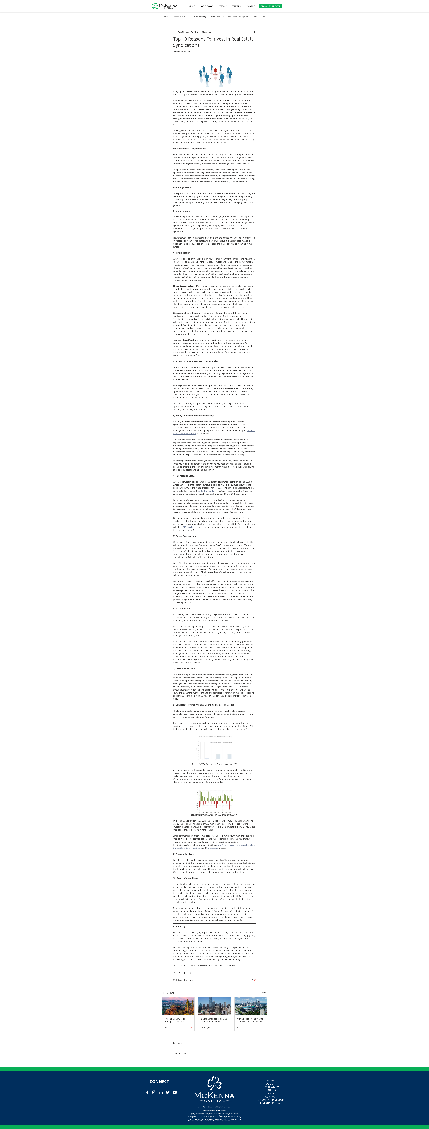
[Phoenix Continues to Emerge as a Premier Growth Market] (178, 1006)
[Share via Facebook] (174, 973)
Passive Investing (199, 17)
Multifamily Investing (180, 17)
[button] (237, 6)
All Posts (165, 17)
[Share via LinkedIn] (185, 973)
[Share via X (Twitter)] (180, 973)
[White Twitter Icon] (167, 1092)
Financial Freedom (217, 17)
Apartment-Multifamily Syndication (204, 965)
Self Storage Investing (227, 965)
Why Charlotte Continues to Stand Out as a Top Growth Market (250, 1020)
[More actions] (254, 32)
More (255, 17)
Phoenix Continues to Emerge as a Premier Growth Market (175, 1020)
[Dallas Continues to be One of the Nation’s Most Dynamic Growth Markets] (214, 1006)
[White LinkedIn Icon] (161, 1092)
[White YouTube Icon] (174, 1092)
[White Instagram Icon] (154, 1092)
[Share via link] (191, 973)
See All (264, 992)
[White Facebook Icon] (147, 1092)
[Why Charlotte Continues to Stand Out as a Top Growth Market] (251, 1006)
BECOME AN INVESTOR (270, 1099)
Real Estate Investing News (238, 17)
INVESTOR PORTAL (270, 1103)
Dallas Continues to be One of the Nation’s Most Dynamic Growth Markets (214, 1020)
